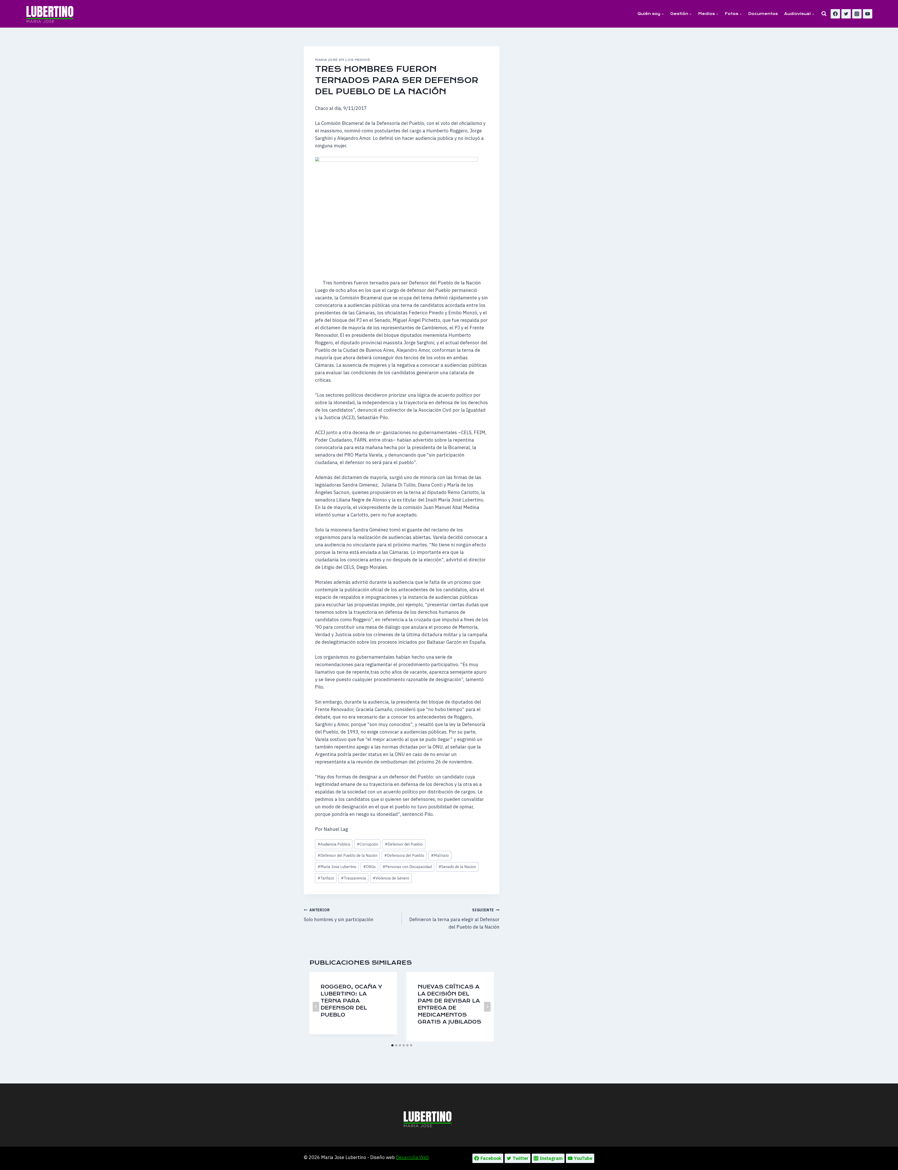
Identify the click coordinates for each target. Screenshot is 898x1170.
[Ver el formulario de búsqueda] (824, 13)
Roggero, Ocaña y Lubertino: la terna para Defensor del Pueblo (351, 1001)
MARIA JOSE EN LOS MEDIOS (342, 60)
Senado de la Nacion (457, 866)
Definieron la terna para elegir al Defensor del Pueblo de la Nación (454, 919)
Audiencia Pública (334, 844)
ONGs (369, 866)
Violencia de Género (391, 878)
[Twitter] (846, 13)
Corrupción (367, 844)
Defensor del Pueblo (404, 844)
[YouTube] (867, 13)
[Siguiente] (487, 1007)
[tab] (392, 1045)
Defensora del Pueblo (404, 855)
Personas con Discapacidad (407, 866)
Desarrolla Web (412, 1157)
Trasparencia (353, 878)
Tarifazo (326, 878)
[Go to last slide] (316, 1007)
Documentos (763, 13)
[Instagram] (857, 13)
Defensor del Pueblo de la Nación (347, 855)
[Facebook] (835, 13)
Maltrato (440, 855)
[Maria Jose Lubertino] (50, 13)
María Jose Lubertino (337, 866)
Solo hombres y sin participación (338, 915)
